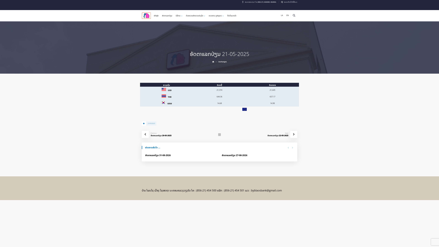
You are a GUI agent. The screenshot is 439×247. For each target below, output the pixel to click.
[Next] (292, 148)
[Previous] (288, 148)
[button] (146, 4)
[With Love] (146, 15)
